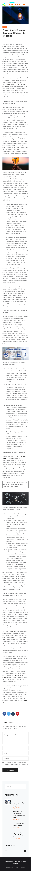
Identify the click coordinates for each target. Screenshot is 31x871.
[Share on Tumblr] (13, 714)
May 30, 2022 (16, 808)
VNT (19, 289)
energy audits (13, 631)
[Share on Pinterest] (17, 714)
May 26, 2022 (16, 819)
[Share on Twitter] (9, 714)
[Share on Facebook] (4, 714)
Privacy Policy (9, 867)
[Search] (23, 4)
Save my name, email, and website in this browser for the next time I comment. (16, 763)
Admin (15, 39)
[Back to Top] (27, 868)
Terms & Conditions (20, 867)
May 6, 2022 (16, 827)
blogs (4, 27)
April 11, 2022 (16, 838)
